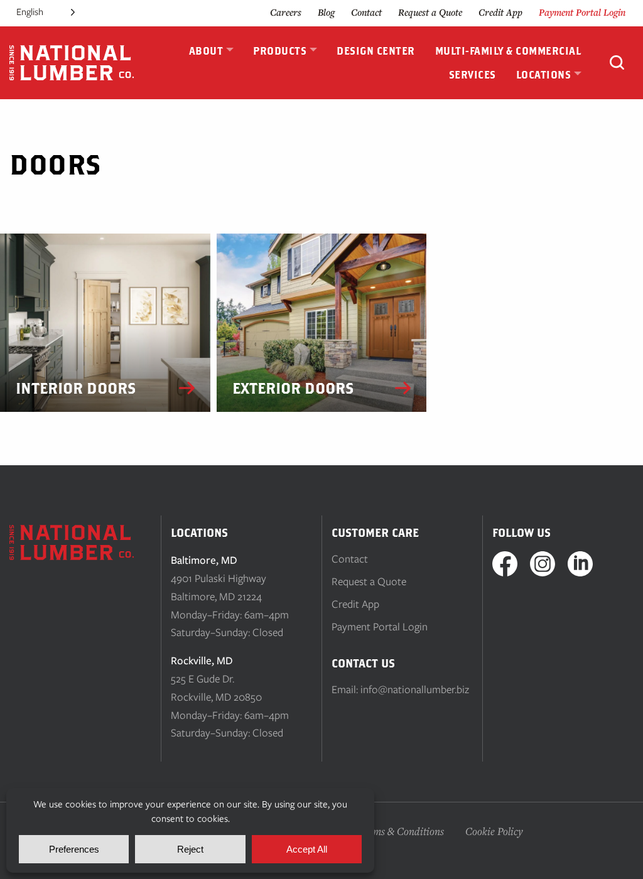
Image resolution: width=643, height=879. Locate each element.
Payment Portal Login (582, 12)
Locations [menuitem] (543, 74)
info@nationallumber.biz (414, 689)
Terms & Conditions (401, 831)
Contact (366, 12)
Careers (285, 12)
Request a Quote (430, 12)
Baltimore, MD (204, 560)
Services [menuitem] (472, 74)
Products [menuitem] (279, 51)
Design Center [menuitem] (376, 51)
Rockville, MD (202, 660)
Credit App (500, 12)
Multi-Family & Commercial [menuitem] (508, 51)
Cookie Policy (494, 831)
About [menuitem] (206, 51)
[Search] (617, 64)
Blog (326, 12)
